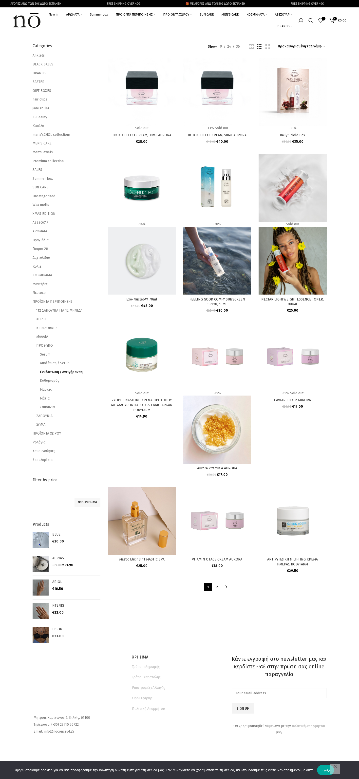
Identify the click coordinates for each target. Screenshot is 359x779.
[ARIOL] (41, 587)
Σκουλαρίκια (43, 460)
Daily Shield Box (292, 135)
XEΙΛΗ (41, 319)
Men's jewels (43, 152)
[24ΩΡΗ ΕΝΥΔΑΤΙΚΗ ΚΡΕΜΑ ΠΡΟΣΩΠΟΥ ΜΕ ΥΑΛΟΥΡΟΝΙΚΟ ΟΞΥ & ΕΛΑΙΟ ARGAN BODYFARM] (142, 357)
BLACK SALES (43, 64)
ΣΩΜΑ (40, 424)
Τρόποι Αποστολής (146, 677)
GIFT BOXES (42, 91)
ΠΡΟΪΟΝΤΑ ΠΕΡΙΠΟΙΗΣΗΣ (53, 302)
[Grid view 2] (251, 46)
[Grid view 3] (259, 46)
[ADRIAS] (41, 564)
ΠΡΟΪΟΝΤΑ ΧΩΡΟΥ (47, 433)
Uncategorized (44, 196)
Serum (45, 354)
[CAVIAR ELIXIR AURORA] (293, 357)
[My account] (301, 20)
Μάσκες (46, 389)
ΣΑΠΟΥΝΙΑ (44, 416)
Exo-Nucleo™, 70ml (141, 299)
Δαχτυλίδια (41, 258)
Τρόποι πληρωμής (146, 667)
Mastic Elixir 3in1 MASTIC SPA (142, 559)
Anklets (39, 55)
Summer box (43, 179)
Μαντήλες (40, 284)
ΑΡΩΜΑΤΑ (40, 231)
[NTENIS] (41, 611)
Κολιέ (37, 266)
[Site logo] (26, 20)
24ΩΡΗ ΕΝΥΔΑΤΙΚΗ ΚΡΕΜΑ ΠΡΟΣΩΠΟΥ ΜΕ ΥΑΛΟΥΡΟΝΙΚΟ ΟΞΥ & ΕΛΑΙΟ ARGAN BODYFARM (141, 405)
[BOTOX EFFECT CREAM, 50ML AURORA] (217, 91)
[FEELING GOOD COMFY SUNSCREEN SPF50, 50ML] (217, 187)
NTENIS (58, 605)
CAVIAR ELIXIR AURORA (292, 400)
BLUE (56, 534)
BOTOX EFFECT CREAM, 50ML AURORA (217, 135)
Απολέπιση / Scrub (55, 363)
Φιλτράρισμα (87, 502)
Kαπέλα (38, 126)
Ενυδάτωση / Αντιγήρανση (61, 372)
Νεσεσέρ (39, 293)
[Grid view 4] (267, 46)
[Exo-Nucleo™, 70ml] (142, 187)
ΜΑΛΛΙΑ (42, 337)
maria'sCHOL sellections (52, 135)
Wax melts (41, 205)
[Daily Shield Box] (293, 91)
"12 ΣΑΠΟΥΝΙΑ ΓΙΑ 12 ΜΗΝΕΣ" (59, 310)
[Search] (311, 20)
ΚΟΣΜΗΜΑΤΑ (42, 275)
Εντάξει (326, 770)
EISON (57, 629)
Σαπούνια (47, 407)
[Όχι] (335, 769)
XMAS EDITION (44, 214)
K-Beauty (40, 117)
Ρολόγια (39, 442)
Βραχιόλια (41, 240)
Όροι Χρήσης (142, 698)
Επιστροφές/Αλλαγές (148, 688)
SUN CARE (40, 187)
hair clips (40, 99)
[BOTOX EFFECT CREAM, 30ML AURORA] (142, 91)
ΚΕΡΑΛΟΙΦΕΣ (46, 328)
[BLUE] (41, 540)
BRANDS (39, 73)
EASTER (38, 82)
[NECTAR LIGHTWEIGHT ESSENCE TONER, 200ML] (293, 187)
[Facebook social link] (274, 745)
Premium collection (48, 161)
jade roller (41, 108)
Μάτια (45, 398)
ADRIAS (58, 558)
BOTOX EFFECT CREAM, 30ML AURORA (142, 135)
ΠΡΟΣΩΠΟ (44, 345)
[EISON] (41, 635)
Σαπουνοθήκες (44, 451)
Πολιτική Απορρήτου (148, 709)
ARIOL (57, 582)
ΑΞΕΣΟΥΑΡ (41, 222)
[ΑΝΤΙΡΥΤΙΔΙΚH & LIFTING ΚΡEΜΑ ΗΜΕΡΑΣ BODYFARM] (293, 521)
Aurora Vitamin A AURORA (217, 468)
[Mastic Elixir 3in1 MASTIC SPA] (142, 521)
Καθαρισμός (49, 381)
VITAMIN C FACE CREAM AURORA (217, 559)
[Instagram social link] (283, 745)
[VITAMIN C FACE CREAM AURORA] (217, 521)
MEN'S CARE (42, 143)
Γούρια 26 (40, 249)
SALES (37, 170)
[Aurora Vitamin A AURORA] (217, 357)
